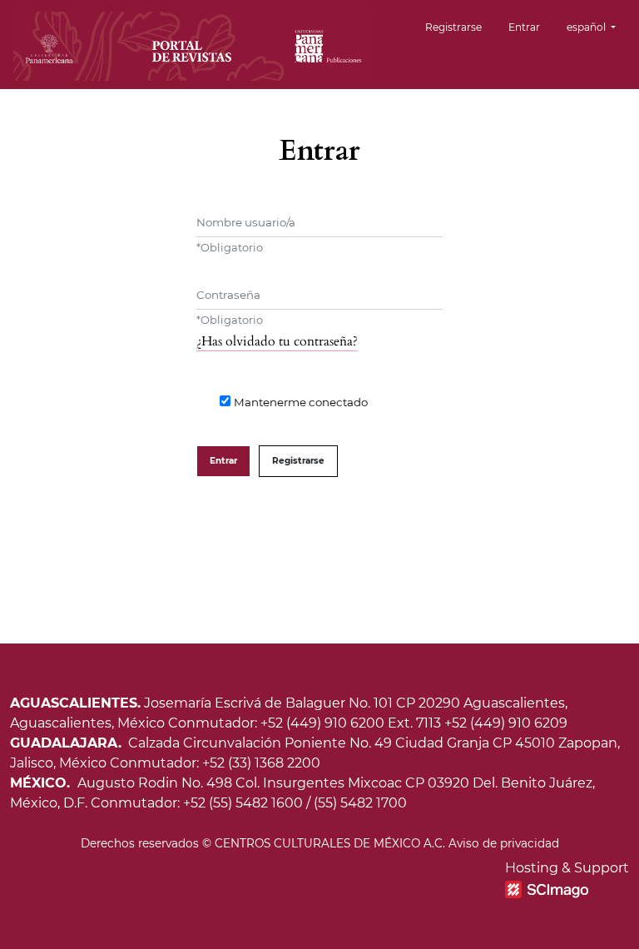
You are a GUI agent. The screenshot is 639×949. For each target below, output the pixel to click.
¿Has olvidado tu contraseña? (277, 341)
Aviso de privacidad (503, 843)
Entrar (524, 27)
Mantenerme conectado (301, 402)
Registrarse (453, 27)
